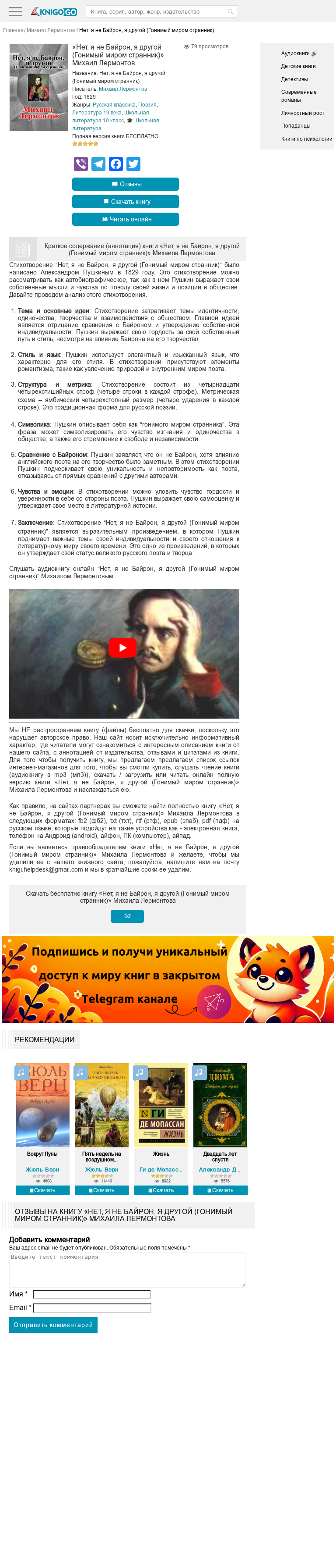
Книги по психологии (306, 139)
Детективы (294, 79)
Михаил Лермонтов (123, 89)
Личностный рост (303, 113)
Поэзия (147, 105)
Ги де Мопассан (162, 1169)
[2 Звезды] (80, 143)
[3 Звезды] (85, 143)
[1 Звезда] (74, 143)
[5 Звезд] (95, 143)
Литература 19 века (97, 113)
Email (20, 1307)
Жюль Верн (42, 1169)
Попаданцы (296, 126)
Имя (18, 1294)
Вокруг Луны (42, 1154)
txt (127, 915)
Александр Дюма (223, 1169)
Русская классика (114, 105)
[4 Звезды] (90, 143)
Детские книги (298, 66)
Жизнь (161, 1154)
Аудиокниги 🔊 (299, 53)
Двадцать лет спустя (220, 1157)
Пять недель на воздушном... (101, 1157)
